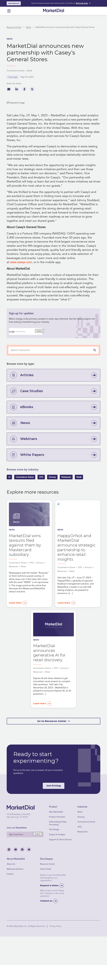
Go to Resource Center (51, 721)
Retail (78, 477)
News (28, 27)
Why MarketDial (56, 812)
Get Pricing (53, 785)
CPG (41, 477)
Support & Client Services (60, 839)
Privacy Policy (55, 926)
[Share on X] (32, 90)
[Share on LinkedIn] (16, 90)
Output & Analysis (57, 834)
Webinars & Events (15, 869)
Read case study (82, 3)
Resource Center (14, 27)
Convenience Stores (25, 477)
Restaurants (82, 832)
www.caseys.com (21, 262)
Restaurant (66, 477)
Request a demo (49, 885)
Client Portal (45, 869)
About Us (11, 864)
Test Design (54, 829)
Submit (39, 331)
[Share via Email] (9, 90)
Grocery (52, 477)
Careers (10, 874)
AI (9, 477)
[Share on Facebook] (24, 90)
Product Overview (57, 817)
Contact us (46, 901)
